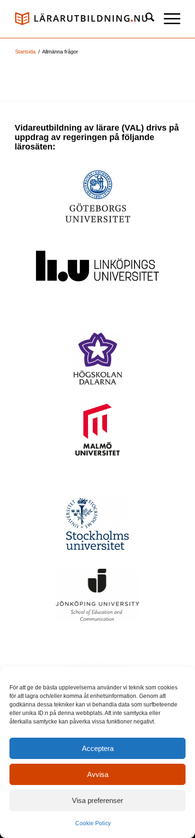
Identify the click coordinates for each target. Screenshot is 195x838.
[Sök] (145, 19)
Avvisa (97, 774)
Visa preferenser (97, 800)
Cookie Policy (93, 823)
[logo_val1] (81, 19)
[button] (167, 19)
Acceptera (98, 748)
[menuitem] (145, 19)
